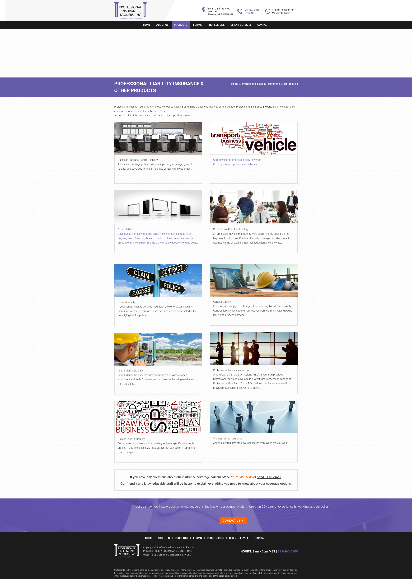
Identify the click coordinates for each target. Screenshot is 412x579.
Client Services (241, 24)
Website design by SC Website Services (167, 554)
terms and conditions (178, 551)
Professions (216, 24)
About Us (162, 24)
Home (146, 24)
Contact (263, 24)
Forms (197, 24)
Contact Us (231, 520)
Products (180, 24)
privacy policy (152, 551)
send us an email (269, 477)
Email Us (249, 13)
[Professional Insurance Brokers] (130, 18)
